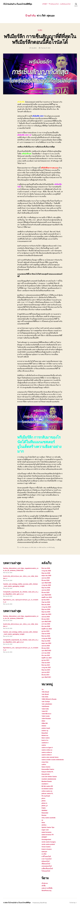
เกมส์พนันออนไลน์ (65, 4)
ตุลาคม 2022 (45, 631)
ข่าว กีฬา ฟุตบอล (24, 547)
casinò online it (46, 755)
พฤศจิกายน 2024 (47, 597)
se (42, 820)
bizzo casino (46, 738)
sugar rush (45, 830)
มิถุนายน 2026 (46, 573)
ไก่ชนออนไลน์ (46, 871)
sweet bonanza (46, 832)
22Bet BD (45, 723)
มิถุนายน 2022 (46, 641)
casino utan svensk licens (50, 757)
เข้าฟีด (44, 886)
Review (44, 815)
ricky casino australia (48, 818)
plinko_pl (45, 806)
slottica (44, 825)
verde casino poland (48, 844)
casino (44, 745)
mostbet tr (45, 784)
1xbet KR (45, 711)
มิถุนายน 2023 (46, 612)
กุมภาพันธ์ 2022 (46, 650)
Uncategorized (46, 839)
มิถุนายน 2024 (46, 609)
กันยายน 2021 (46, 663)
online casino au (47, 791)
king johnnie (46, 774)
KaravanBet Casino (48, 769)
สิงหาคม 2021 (46, 665)
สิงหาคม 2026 (46, 568)
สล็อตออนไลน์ (46, 864)
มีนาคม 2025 (45, 592)
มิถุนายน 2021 (46, 670)
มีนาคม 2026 (45, 580)
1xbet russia (46, 716)
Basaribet (45, 733)
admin (35, 48)
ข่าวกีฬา (40, 30)
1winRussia (45, 706)
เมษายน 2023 (46, 617)
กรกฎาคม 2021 (46, 667)
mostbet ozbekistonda (49, 779)
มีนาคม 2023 (45, 619)
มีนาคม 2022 (45, 648)
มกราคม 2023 (46, 624)
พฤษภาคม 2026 (46, 575)
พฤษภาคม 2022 (46, 643)
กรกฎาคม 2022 (46, 638)
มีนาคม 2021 (45, 675)
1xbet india (45, 709)
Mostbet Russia (47, 781)
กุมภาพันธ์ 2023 (46, 621)
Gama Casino (46, 767)
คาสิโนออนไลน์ (46, 856)
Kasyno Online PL (47, 772)
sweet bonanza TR (48, 835)
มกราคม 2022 (46, 653)
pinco (43, 798)
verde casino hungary (49, 842)
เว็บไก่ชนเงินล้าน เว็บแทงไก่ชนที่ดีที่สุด (17, 4)
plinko (44, 801)
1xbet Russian (46, 718)
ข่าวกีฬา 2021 (33, 547)
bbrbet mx (45, 735)
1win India (45, 697)
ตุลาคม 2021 (45, 660)
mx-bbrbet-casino (47, 789)
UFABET (44, 4)
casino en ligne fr (47, 747)
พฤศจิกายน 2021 (47, 658)
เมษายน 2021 (46, 672)
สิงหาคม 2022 (46, 636)
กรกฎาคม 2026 (46, 571)
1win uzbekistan (47, 704)
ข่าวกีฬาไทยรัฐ (51, 547)
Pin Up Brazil (46, 796)
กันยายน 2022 (46, 634)
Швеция (44, 851)
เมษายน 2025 (46, 590)
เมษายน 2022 (46, 646)
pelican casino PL (47, 793)
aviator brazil (46, 728)
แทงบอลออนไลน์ (47, 866)
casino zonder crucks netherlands (53, 760)
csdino (44, 764)
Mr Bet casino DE (47, 786)
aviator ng (45, 731)
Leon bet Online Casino (49, 776)
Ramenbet (45, 813)
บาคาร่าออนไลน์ (46, 859)
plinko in (44, 803)
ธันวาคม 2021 (46, 655)
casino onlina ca (47, 750)
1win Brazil (45, 694)
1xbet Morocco (46, 714)
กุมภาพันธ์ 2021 (46, 677)
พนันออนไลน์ (45, 861)
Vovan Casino (46, 847)
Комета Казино (47, 849)
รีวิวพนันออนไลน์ (54, 4)
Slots (43, 822)
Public (44, 808)
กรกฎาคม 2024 (46, 607)
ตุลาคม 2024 (45, 600)
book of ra (45, 740)
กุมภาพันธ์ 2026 (46, 583)
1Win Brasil (45, 692)
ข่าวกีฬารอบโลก (41, 547)
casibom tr (45, 743)
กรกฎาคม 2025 (46, 585)
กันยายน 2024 (46, 602)
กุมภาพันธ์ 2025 (46, 595)
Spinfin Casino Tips (48, 827)
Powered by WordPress (39, 903)
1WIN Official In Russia (49, 699)
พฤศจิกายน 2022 (47, 629)
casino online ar (47, 752)
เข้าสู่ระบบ (45, 883)
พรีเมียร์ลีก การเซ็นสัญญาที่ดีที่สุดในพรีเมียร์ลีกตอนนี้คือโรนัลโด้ (40, 38)
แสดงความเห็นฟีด (47, 888)
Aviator (44, 726)
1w (42, 689)
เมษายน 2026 (46, 578)
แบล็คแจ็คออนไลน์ (47, 868)
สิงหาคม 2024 (46, 604)
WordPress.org (46, 890)
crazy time (45, 762)
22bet (43, 721)
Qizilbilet (44, 810)
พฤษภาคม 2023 (46, 614)
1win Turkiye (46, 701)
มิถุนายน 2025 (46, 588)
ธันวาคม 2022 (46, 626)
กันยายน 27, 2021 (45, 48)
